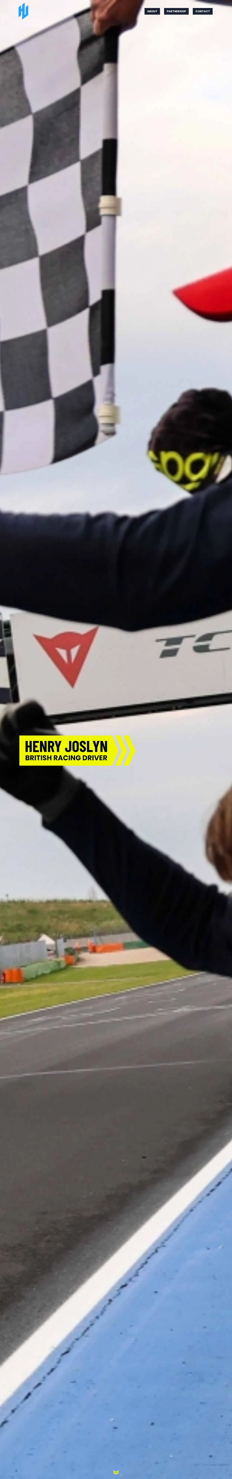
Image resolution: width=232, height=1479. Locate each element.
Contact (202, 11)
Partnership (176, 11)
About (152, 11)
